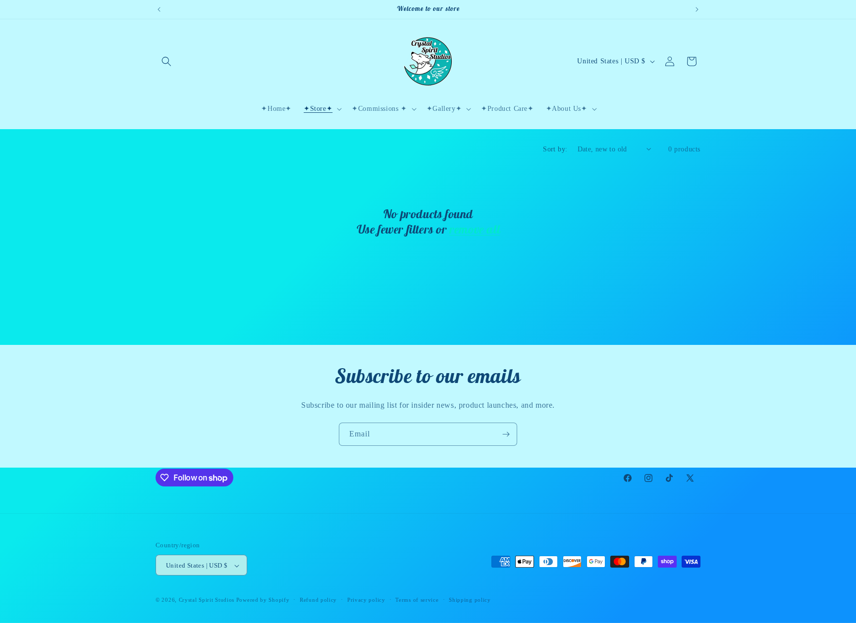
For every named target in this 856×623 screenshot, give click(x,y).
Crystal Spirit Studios (206, 600)
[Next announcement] (697, 9)
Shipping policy (470, 600)
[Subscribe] (506, 434)
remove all (474, 229)
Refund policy (318, 600)
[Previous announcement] (159, 9)
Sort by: (555, 149)
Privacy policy (366, 600)
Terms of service (416, 600)
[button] (166, 61)
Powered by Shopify (263, 600)
